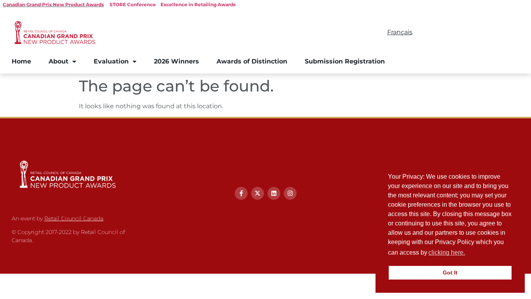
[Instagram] (290, 193)
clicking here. (446, 252)
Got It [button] (450, 272)
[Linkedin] (273, 193)
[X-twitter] (257, 193)
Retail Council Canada (73, 218)
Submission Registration (345, 61)
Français (399, 32)
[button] (469, 253)
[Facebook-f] (241, 193)
